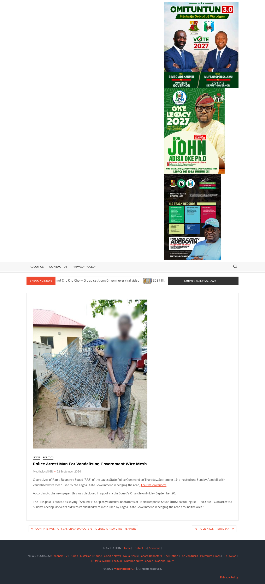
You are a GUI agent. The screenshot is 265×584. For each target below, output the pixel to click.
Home (127, 548)
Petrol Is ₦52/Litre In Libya (212, 528)
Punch (74, 556)
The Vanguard (189, 556)
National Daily (164, 560)
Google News (112, 556)
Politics (48, 457)
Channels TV (59, 556)
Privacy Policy (84, 266)
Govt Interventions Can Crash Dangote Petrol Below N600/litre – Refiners (85, 528)
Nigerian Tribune (91, 556)
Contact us (58, 266)
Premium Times (210, 556)
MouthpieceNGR (43, 471)
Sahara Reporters (151, 556)
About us (37, 266)
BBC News (229, 556)
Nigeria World (100, 560)
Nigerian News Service (138, 560)
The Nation (171, 556)
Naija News (130, 556)
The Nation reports (153, 485)
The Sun (117, 560)
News (36, 457)
